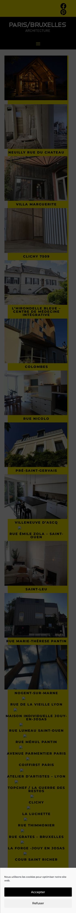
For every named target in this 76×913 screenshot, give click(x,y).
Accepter (38, 892)
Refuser (38, 903)
